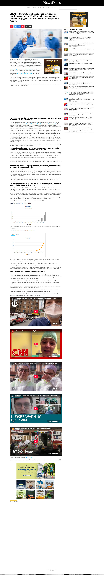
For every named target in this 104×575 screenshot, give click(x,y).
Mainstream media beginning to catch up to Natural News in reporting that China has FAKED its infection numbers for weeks (81, 104)
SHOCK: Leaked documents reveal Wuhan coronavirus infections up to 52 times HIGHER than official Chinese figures (81, 73)
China (18, 459)
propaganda (56, 459)
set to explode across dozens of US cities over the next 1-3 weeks (30, 123)
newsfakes (34, 7)
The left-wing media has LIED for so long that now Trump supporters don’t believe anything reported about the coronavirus (80, 38)
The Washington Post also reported (25, 73)
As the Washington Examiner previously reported (21, 69)
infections (39, 459)
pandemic (50, 459)
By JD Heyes (75, 75)
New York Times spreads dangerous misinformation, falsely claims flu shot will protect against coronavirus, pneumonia (80, 60)
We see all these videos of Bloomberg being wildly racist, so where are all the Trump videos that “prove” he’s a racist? (80, 83)
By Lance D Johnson (76, 61)
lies (43, 7)
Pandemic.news (29, 457)
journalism (53, 7)
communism (22, 459)
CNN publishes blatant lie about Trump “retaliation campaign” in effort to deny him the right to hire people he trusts (81, 114)
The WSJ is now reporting (51, 123)
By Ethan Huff (75, 40)
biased (39, 7)
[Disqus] (36, 519)
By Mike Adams (75, 35)
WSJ (60, 459)
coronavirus (28, 459)
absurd (28, 7)
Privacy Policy (52, 570)
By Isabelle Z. (75, 52)
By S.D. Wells (75, 84)
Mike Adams (19, 24)
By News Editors (75, 79)
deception (34, 459)
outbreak (46, 459)
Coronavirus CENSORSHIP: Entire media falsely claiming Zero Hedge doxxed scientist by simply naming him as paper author (81, 124)
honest (47, 7)
